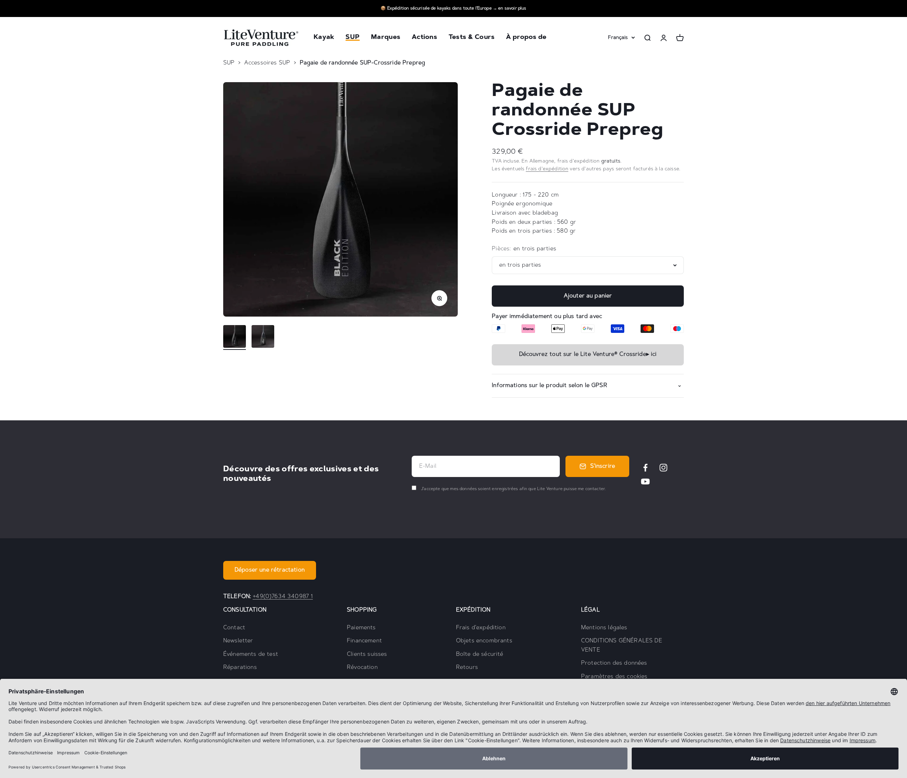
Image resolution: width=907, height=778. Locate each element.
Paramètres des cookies (614, 677)
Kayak (324, 38)
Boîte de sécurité (479, 654)
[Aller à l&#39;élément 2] (263, 337)
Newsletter (238, 641)
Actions (424, 38)
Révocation (362, 667)
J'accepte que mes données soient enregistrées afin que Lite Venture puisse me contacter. (513, 489)
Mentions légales (604, 628)
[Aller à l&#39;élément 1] (234, 337)
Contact (234, 628)
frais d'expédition (547, 169)
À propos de (526, 38)
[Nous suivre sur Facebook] (645, 467)
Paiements (361, 628)
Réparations (240, 667)
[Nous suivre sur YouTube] (645, 481)
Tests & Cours (472, 38)
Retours (467, 667)
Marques (385, 38)
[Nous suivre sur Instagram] (663, 467)
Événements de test (250, 654)
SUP (352, 38)
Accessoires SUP (267, 63)
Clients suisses (367, 654)
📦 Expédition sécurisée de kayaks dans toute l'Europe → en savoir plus (453, 8)
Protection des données (614, 663)
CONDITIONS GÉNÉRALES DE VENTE (621, 645)
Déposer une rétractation (270, 570)
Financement (364, 641)
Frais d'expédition (481, 628)
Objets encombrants (484, 641)
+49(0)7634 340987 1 (283, 597)
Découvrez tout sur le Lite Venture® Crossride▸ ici (588, 354)
